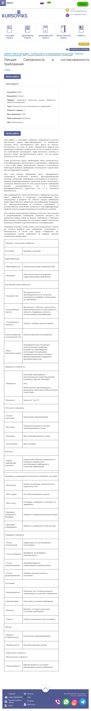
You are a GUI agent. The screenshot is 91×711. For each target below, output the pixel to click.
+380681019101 (74, 14)
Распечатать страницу (79, 49)
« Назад (7, 70)
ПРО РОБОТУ (12, 84)
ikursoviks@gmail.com (78, 11)
